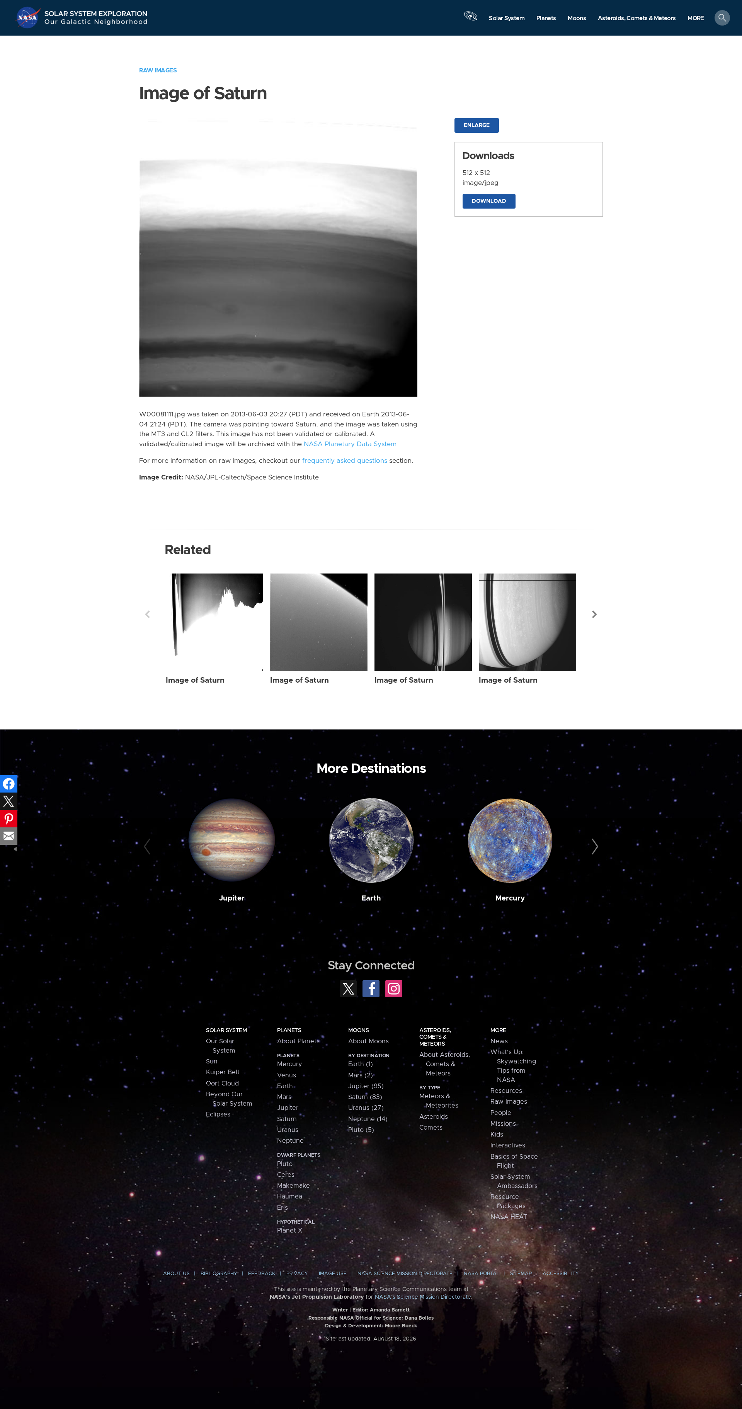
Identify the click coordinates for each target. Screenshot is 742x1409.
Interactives (507, 1145)
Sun (212, 1061)
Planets (289, 1030)
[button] (696, 18)
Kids (496, 1135)
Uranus (287, 1130)
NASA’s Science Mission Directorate (423, 1297)
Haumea (289, 1196)
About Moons (368, 1041)
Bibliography (219, 1273)
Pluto (285, 1164)
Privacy (297, 1273)
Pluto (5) (361, 1130)
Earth (371, 898)
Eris (282, 1208)
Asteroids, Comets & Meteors (435, 1037)
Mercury (510, 898)
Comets (430, 1128)
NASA (29, 17)
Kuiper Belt (223, 1072)
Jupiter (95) (366, 1086)
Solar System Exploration (96, 11)
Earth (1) (360, 1064)
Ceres (285, 1175)
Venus (286, 1075)
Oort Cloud (222, 1083)
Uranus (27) (366, 1108)
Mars (284, 1097)
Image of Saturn (195, 680)
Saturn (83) (365, 1097)
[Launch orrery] (470, 20)
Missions (503, 1124)
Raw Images (158, 71)
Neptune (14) (368, 1119)
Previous (147, 614)
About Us (176, 1273)
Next (595, 614)
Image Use (333, 1273)
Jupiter (232, 898)
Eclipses (218, 1114)
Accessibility (561, 1273)
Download (489, 201)
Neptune (290, 1141)
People (500, 1113)
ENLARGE (477, 125)
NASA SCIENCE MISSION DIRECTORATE (405, 1273)
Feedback (261, 1273)
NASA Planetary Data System (350, 444)
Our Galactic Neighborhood (96, 23)
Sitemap (521, 1273)
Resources (506, 1091)
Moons (358, 1030)
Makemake (293, 1186)
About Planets (298, 1041)
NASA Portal (481, 1273)
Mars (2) (360, 1075)
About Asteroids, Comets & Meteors (444, 1064)
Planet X (289, 1231)
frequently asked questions (344, 460)
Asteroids (433, 1117)
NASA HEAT (508, 1217)
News (499, 1041)
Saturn (287, 1119)
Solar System (226, 1030)
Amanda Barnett (390, 1310)
